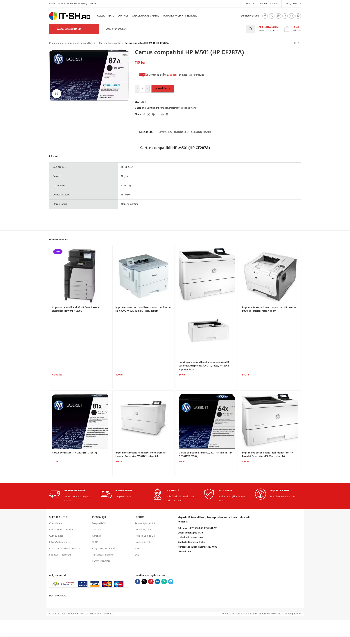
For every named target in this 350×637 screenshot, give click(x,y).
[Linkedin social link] (285, 16)
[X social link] (271, 16)
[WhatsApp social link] (291, 16)
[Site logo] (70, 16)
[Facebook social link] (265, 16)
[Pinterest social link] (278, 16)
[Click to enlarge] (56, 93)
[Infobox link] (269, 29)
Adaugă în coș (162, 88)
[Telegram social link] (298, 16)
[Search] (250, 29)
